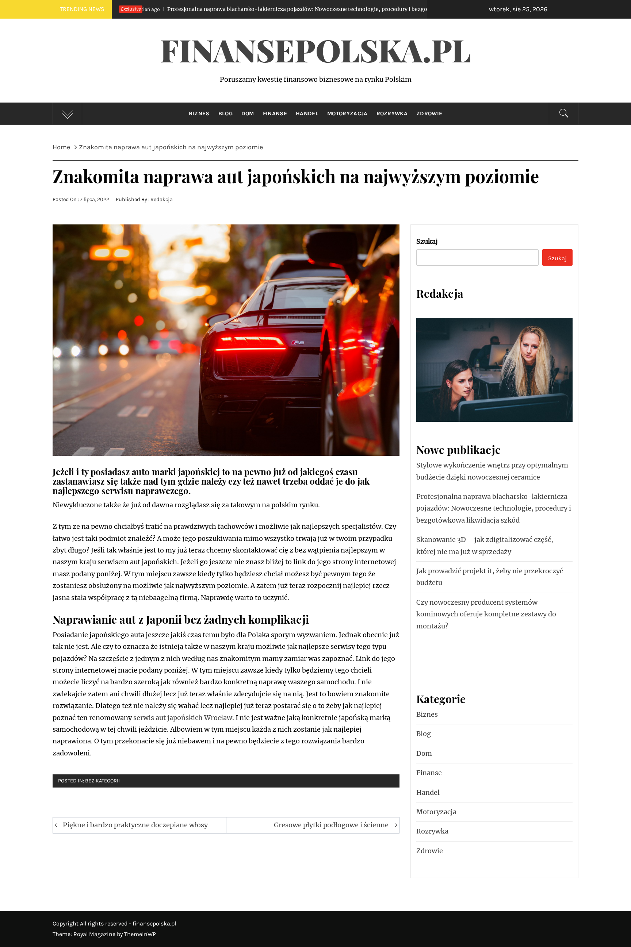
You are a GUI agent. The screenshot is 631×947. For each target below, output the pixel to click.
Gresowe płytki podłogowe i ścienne (331, 825)
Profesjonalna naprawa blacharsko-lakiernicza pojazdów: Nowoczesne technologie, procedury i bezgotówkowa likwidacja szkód (253, 9)
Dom (247, 113)
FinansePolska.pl (315, 49)
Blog (225, 113)
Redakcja (161, 199)
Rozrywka (392, 113)
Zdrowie (429, 113)
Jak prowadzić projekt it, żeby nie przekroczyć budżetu (489, 577)
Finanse (275, 113)
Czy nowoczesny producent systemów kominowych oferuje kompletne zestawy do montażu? (486, 614)
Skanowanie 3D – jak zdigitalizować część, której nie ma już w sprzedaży (484, 545)
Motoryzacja (347, 113)
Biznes (199, 113)
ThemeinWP (140, 934)
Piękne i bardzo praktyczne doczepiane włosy (135, 825)
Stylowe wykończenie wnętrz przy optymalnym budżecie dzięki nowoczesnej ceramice (492, 471)
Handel (307, 113)
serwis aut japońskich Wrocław (182, 717)
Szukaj (427, 241)
